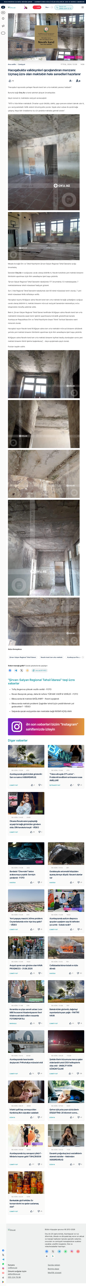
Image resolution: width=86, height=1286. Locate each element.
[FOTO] (26, 853)
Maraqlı (13, 1023)
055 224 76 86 (14, 1277)
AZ (3, 7)
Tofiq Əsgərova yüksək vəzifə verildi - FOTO (32, 689)
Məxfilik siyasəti (54, 1272)
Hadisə (13, 882)
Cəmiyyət (14, 785)
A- (70, 80)
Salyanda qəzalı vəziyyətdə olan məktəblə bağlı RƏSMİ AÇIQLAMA (42, 711)
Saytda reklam (54, 1265)
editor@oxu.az (14, 1274)
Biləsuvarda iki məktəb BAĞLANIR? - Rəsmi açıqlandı (35, 699)
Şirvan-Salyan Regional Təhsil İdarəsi (22, 657)
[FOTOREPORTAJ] (26, 991)
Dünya (12, 1117)
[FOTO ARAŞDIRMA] (66, 756)
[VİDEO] (26, 803)
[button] (52, 7)
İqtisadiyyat (54, 785)
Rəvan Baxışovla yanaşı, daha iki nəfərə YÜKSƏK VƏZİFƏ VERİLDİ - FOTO (45, 694)
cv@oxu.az (12, 1268)
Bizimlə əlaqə (53, 1269)
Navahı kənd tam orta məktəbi (51, 657)
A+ (78, 81)
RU (3, 12)
